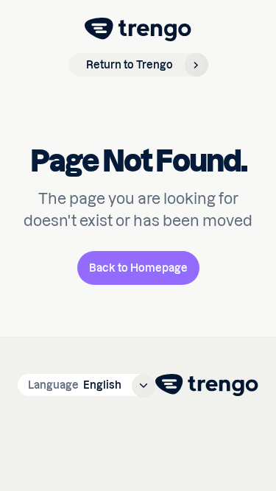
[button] (86, 385)
